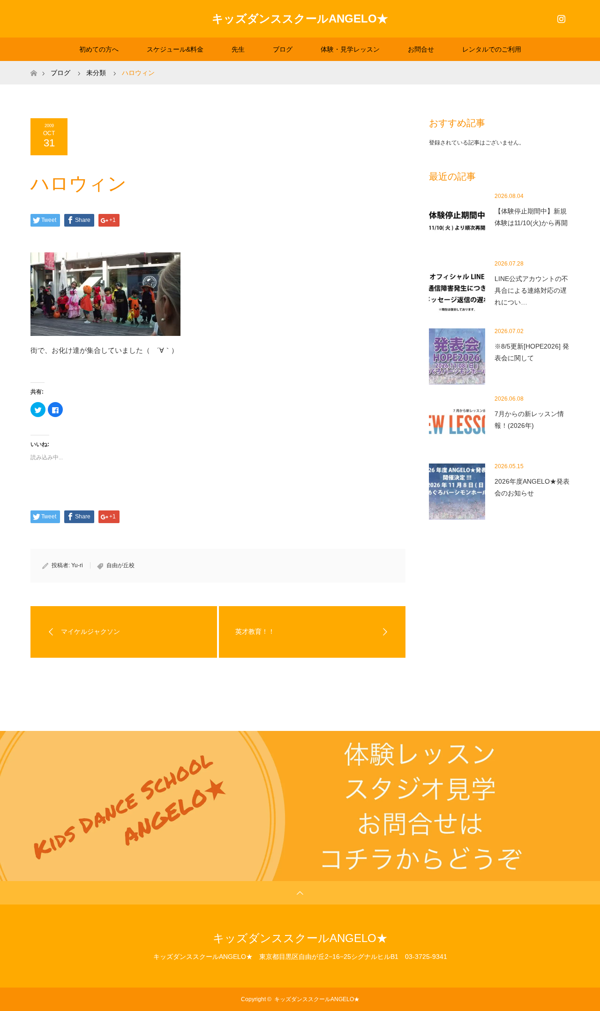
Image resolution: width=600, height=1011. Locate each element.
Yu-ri (77, 565)
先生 (238, 49)
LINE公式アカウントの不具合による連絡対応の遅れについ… (531, 290)
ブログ (282, 49)
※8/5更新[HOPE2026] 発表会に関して (532, 352)
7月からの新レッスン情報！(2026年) (529, 419)
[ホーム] (33, 64)
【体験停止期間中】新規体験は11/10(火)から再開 (531, 217)
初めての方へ (99, 49)
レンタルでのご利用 (491, 49)
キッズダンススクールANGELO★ (300, 18)
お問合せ (421, 49)
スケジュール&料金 (175, 49)
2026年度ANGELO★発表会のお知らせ (532, 487)
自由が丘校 (120, 565)
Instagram (560, 17)
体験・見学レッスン (350, 49)
